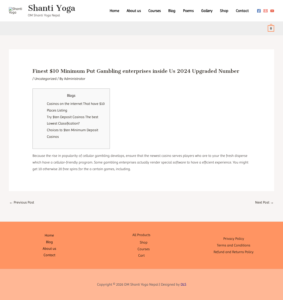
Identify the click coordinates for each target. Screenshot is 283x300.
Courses (154, 10)
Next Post (264, 202)
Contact (242, 10)
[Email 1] (266, 11)
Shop (224, 10)
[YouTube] (272, 11)
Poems (188, 10)
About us (134, 10)
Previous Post (21, 202)
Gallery (206, 10)
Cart (141, 255)
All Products (141, 235)
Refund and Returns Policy (234, 252)
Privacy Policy (233, 239)
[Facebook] (259, 11)
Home (114, 10)
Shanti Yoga (51, 8)
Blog (172, 10)
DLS (183, 284)
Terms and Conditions (233, 245)
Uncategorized (45, 79)
